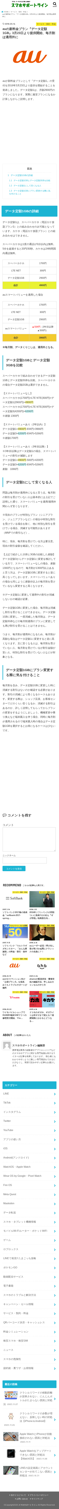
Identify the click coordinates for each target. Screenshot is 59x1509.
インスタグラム (12, 1111)
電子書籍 (8, 1285)
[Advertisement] (29, 134)
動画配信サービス (13, 1276)
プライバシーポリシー (39, 1495)
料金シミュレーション (15, 1331)
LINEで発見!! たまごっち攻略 (19, 1258)
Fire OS (7, 1185)
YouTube (8, 1130)
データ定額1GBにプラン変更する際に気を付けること (29, 192)
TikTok (7, 1102)
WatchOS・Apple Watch (17, 1166)
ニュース (8, 1349)
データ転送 (9, 1212)
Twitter (7, 1120)
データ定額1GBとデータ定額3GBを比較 (29, 180)
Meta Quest (9, 1194)
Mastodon (8, 1203)
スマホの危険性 (12, 1359)
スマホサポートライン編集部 (28, 1045)
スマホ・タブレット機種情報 (19, 1221)
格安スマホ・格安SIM (15, 1340)
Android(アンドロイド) (16, 1157)
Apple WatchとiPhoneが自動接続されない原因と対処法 (36, 1438)
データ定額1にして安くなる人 (25, 186)
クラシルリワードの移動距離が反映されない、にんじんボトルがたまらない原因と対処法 (27, 1398)
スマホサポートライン (27, 1505)
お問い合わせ (22, 1499)
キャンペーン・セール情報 (18, 1304)
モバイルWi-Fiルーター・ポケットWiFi (25, 1230)
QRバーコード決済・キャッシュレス (24, 1322)
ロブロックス (10, 1249)
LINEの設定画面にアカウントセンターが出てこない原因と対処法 (36, 1471)
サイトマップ (37, 1499)
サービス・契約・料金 (15, 1313)
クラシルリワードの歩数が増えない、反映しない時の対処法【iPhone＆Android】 (28, 1419)
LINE (6, 1093)
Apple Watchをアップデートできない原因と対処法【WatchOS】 (35, 1454)
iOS (5, 1148)
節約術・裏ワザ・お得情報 (18, 1368)
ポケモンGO (10, 1267)
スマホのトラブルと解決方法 (19, 1294)
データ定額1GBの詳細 (20, 175)
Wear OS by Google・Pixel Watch (22, 1175)
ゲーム (7, 1240)
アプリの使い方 (12, 1139)
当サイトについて (18, 1495)
